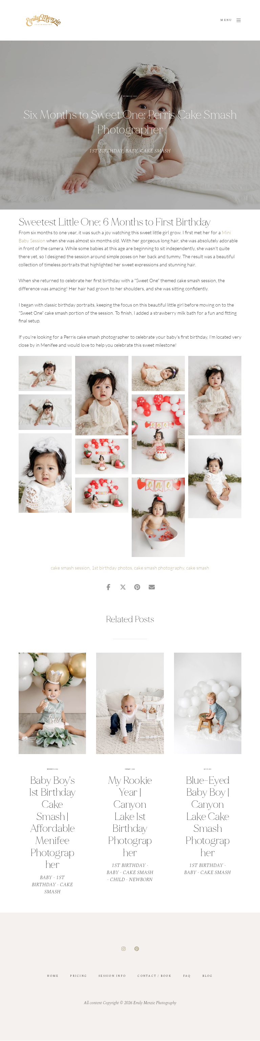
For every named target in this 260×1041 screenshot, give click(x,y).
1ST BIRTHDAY (106, 150)
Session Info (112, 976)
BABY (131, 150)
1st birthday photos (112, 568)
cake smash (197, 568)
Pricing (78, 976)
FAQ (187, 976)
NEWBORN (141, 879)
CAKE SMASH (155, 150)
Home (53, 976)
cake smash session (70, 568)
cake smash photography (159, 568)
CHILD (117, 879)
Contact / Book (154, 976)
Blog (207, 976)
